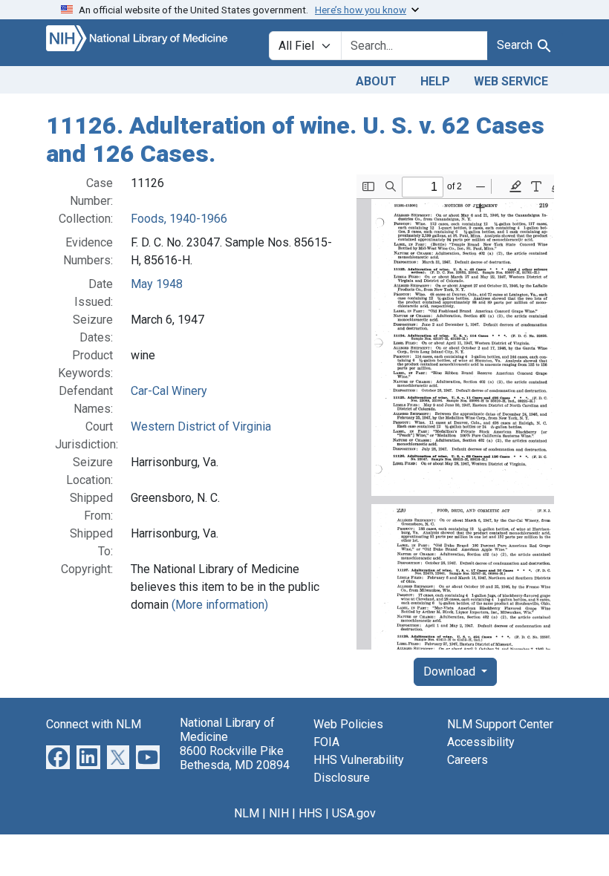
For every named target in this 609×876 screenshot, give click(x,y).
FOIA (326, 742)
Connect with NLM (93, 724)
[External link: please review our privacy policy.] (58, 756)
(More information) (220, 605)
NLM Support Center (500, 724)
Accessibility (481, 742)
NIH (279, 813)
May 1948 (157, 284)
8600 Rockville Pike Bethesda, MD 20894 (235, 758)
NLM (246, 813)
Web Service (511, 81)
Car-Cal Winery (169, 391)
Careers (467, 760)
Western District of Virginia (201, 426)
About (376, 81)
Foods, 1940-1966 (179, 219)
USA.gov (354, 813)
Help (435, 81)
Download (450, 671)
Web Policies (348, 724)
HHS (310, 813)
